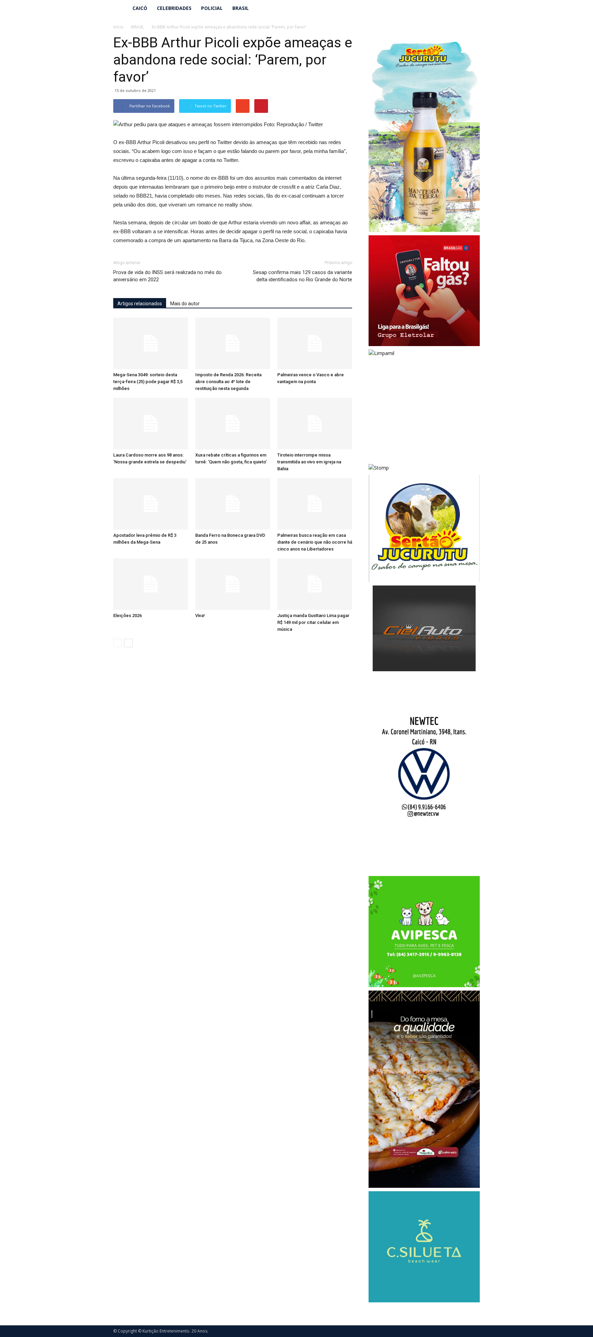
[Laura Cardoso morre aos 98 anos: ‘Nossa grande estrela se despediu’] (150, 423)
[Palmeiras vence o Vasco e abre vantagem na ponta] (314, 343)
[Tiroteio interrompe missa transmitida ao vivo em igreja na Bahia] (314, 423)
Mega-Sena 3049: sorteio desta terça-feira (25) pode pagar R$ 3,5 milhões (148, 381)
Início (118, 27)
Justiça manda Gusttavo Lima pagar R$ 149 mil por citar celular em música (313, 622)
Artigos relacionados (139, 303)
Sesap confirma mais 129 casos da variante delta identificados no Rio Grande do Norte (302, 276)
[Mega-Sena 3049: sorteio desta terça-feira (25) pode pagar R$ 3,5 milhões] (150, 343)
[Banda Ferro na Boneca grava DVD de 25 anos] (232, 504)
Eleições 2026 (127, 615)
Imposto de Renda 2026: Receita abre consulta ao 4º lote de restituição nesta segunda (228, 381)
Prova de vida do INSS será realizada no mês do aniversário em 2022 (167, 276)
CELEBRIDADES (174, 8)
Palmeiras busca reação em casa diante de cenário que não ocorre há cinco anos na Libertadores (314, 542)
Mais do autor (185, 303)
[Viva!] (232, 584)
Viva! (200, 615)
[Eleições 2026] (150, 584)
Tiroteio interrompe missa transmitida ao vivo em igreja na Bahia (309, 461)
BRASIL (240, 8)
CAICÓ (139, 8)
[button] (471, 8)
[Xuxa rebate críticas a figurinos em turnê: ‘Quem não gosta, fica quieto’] (232, 423)
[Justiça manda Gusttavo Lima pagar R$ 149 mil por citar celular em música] (314, 584)
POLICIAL (212, 8)
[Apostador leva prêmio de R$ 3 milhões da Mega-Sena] (150, 504)
